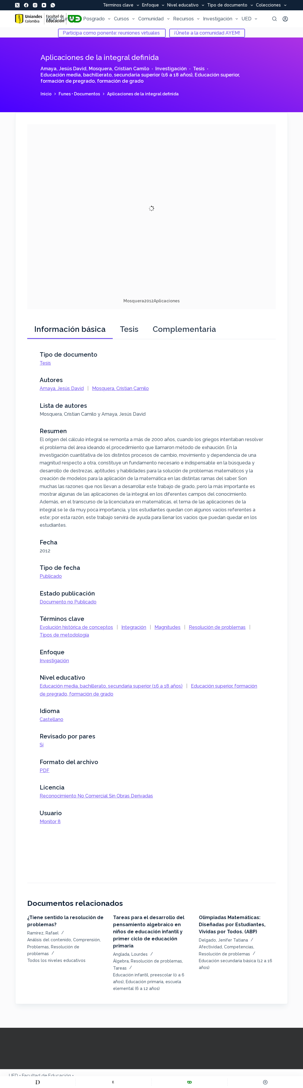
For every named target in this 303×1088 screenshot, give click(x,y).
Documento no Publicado (68, 602)
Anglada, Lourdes (130, 954)
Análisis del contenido (49, 939)
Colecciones (268, 5)
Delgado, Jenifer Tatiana (223, 940)
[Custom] (37, 1082)
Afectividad (210, 947)
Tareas (120, 968)
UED (246, 19)
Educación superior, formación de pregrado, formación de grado (140, 78)
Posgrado (94, 19)
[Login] (285, 19)
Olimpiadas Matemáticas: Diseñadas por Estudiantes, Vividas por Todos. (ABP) (232, 924)
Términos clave (118, 5)
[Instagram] (35, 5)
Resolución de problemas (217, 627)
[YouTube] (44, 5)
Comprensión (86, 939)
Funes (67, 19)
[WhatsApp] (53, 5)
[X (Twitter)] (17, 5)
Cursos (121, 19)
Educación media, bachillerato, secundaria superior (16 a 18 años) (116, 75)
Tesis (198, 68)
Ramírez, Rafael (43, 933)
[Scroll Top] (265, 1082)
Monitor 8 (50, 821)
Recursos (183, 19)
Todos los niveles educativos (56, 960)
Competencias (238, 947)
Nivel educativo (183, 5)
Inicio (51, 19)
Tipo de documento (227, 5)
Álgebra (121, 961)
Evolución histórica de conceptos (76, 627)
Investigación (217, 19)
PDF (44, 770)
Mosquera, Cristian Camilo (119, 68)
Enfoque (150, 5)
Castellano (51, 719)
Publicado (51, 576)
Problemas (38, 947)
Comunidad (151, 19)
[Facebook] (26, 5)
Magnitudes (167, 627)
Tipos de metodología (64, 635)
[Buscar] (274, 19)
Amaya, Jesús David (63, 68)
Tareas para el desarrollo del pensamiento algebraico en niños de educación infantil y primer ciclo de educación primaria (148, 932)
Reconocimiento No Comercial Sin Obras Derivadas (96, 796)
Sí (41, 745)
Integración (133, 627)
